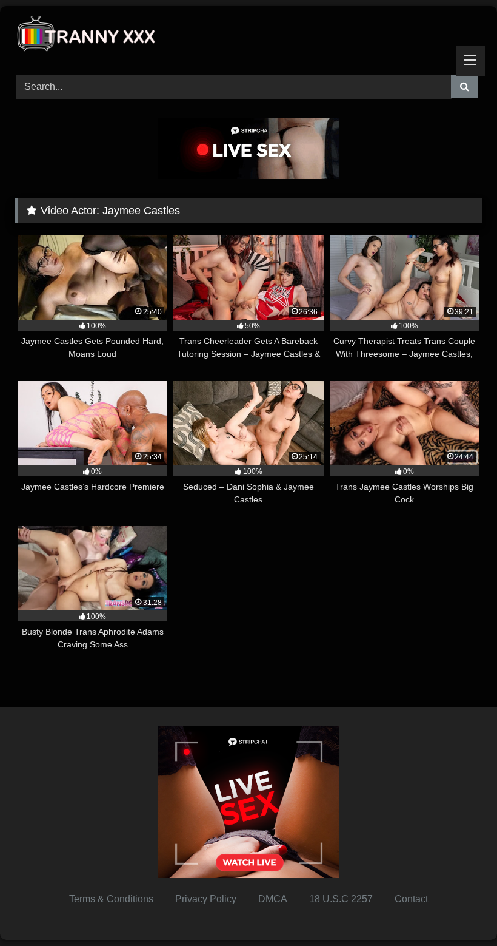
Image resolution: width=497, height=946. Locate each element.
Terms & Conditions (111, 899)
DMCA (272, 899)
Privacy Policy (205, 899)
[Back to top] (459, 910)
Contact (411, 899)
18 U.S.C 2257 (341, 899)
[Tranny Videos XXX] (248, 36)
